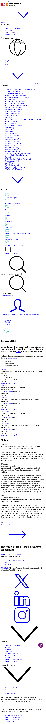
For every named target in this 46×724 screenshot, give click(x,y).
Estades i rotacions (11, 653)
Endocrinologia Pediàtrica (14, 111)
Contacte (35, 314)
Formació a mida (11, 253)
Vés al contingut (6, 2)
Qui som (8, 562)
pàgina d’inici (12, 358)
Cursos (7, 647)
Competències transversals (14, 101)
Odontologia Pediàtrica (13, 147)
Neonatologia (10, 137)
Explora (3, 22)
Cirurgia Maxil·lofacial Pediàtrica (17, 97)
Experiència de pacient (13, 115)
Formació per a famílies (13, 659)
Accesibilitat (9, 721)
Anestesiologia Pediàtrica (14, 93)
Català (7, 65)
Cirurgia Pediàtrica (12, 99)
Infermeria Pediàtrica (12, 113)
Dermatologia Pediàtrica (13, 107)
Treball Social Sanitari (13, 165)
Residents (8, 657)
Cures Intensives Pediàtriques (15, 103)
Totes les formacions (12, 28)
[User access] (17, 312)
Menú (36, 84)
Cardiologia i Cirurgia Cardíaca (16, 95)
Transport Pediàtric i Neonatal (15, 167)
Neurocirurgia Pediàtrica (14, 141)
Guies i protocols (11, 688)
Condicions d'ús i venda (13, 715)
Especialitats (9, 30)
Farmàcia (8, 117)
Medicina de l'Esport (12, 133)
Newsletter (9, 690)
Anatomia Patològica (12, 91)
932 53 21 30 (5, 568)
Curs (2, 377)
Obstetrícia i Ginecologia (14, 145)
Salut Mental (9, 163)
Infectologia (9, 127)
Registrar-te (9, 314)
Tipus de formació (11, 32)
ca (1, 57)
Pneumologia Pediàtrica (13, 139)
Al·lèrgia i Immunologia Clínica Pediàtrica (20, 89)
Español (8, 63)
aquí (18, 351)
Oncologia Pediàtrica (12, 151)
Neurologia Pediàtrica (13, 143)
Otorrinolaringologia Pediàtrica (16, 155)
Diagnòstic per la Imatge (14, 109)
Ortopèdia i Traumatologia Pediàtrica (18, 153)
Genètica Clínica (11, 121)
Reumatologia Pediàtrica (14, 161)
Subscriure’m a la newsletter (11, 554)
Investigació (9, 129)
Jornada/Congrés (7, 391)
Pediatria (8, 157)
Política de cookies (12, 719)
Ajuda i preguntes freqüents (22, 314)
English (8, 61)
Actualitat (8, 686)
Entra (3, 314)
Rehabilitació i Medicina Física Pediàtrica (19, 159)
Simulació (8, 651)
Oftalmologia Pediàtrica (13, 149)
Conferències (10, 655)
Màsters (8, 649)
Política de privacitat (12, 717)
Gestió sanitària (10, 123)
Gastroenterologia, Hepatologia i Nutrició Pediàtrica (23, 119)
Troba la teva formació (9, 383)
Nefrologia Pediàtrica (12, 135)
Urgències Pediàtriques (13, 169)
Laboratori (9, 131)
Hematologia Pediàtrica (13, 125)
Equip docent (10, 34)
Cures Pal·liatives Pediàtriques (16, 105)
